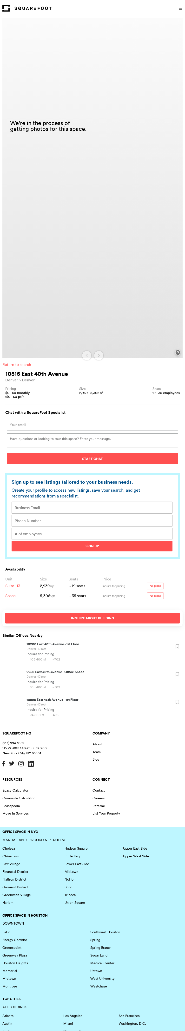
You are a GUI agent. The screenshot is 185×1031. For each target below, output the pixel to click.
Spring (95, 940)
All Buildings (14, 1007)
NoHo (69, 879)
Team (96, 752)
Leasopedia (11, 806)
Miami (68, 1023)
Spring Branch (101, 947)
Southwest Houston (105, 932)
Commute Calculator (18, 798)
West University (102, 978)
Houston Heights (15, 963)
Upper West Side (136, 856)
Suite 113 (12, 585)
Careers (98, 798)
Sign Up (92, 546)
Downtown (13, 923)
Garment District (15, 887)
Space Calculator (15, 790)
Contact (98, 790)
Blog (95, 759)
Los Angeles (72, 1016)
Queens (59, 840)
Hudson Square (76, 848)
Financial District (15, 871)
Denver (11, 380)
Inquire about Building (92, 618)
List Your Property (106, 813)
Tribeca (70, 895)
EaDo (6, 932)
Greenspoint (11, 947)
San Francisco (129, 1016)
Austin (7, 1023)
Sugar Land (98, 955)
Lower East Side (77, 864)
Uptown (96, 971)
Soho (68, 887)
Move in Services (15, 813)
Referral (98, 806)
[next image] (98, 355)
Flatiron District (14, 879)
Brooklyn (38, 840)
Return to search (16, 364)
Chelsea (8, 848)
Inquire (155, 586)
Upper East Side (135, 848)
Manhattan (13, 840)
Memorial (9, 971)
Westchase (98, 986)
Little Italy (72, 856)
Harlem (7, 902)
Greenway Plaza (14, 955)
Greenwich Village (16, 895)
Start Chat (92, 458)
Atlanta (7, 1016)
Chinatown (10, 856)
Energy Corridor (14, 940)
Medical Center (102, 963)
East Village (11, 864)
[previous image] (86, 355)
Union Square (75, 902)
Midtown (71, 871)
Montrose (9, 986)
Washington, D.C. (132, 1023)
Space (10, 595)
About (97, 744)
